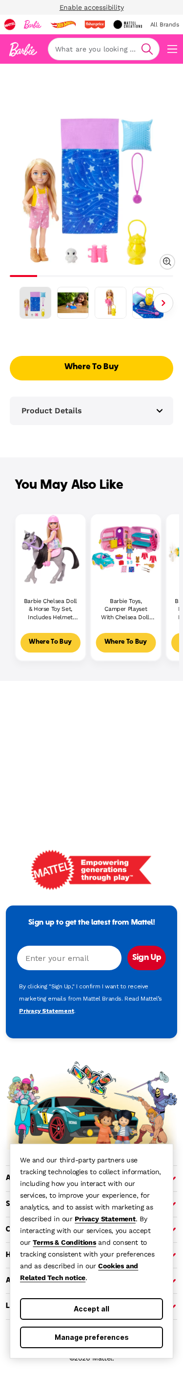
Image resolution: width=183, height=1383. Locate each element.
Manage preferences (92, 1337)
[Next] (163, 303)
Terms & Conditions (64, 1242)
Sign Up (146, 958)
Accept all (91, 1309)
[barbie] (32, 24)
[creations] (127, 24)
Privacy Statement (105, 1219)
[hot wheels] (63, 24)
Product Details (51, 410)
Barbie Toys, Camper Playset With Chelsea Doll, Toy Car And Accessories (126, 610)
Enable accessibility (92, 7)
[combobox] (104, 49)
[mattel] (10, 24)
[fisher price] (95, 24)
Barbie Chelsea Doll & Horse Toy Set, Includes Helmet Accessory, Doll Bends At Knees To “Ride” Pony (50, 610)
